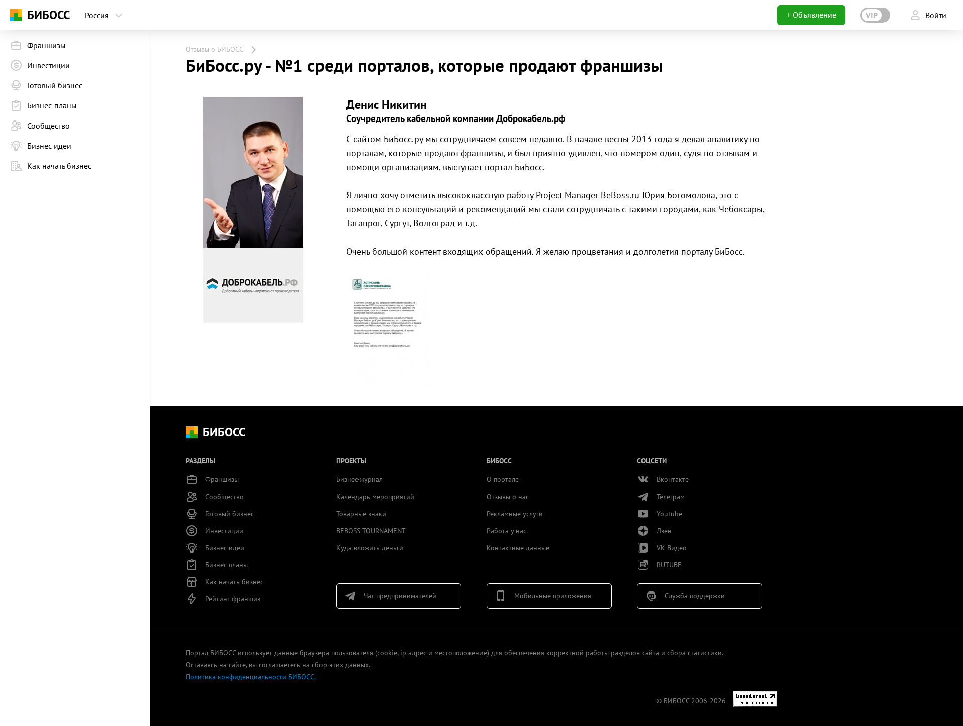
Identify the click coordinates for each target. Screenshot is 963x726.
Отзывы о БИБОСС (214, 49)
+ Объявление (811, 15)
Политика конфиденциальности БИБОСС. (251, 676)
